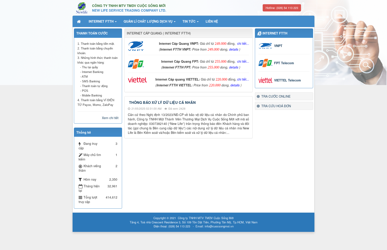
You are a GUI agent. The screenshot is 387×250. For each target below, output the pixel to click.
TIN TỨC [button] (189, 21)
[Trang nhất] (79, 21)
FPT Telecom (284, 63)
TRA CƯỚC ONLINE (275, 96)
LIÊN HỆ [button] (212, 21)
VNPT (278, 45)
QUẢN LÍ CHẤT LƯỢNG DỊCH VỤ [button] (148, 21)
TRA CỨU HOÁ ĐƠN (275, 106)
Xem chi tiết (110, 117)
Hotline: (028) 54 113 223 (282, 8)
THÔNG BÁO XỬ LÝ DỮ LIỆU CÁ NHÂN (162, 102)
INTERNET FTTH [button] (101, 21)
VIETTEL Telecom (287, 80)
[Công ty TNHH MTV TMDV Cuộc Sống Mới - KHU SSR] (82, 7)
